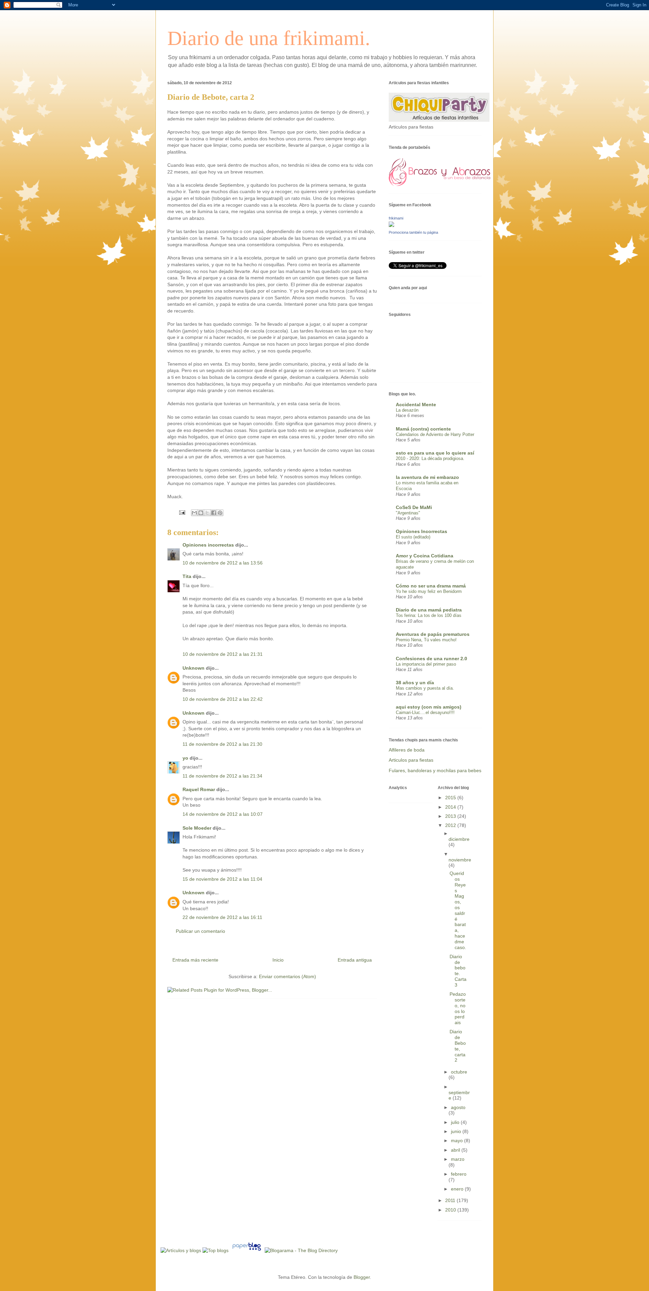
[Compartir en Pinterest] (220, 512)
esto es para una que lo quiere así (435, 453)
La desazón (407, 410)
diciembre (459, 839)
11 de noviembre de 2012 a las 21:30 (222, 744)
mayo (457, 1140)
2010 (451, 1210)
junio (456, 1131)
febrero (458, 1174)
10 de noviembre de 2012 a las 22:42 (223, 699)
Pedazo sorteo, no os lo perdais (458, 1008)
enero (458, 1189)
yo (185, 758)
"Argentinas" (408, 512)
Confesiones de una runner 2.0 (431, 658)
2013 (451, 816)
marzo (457, 1159)
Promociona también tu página (413, 232)
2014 (451, 807)
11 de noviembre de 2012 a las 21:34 (222, 776)
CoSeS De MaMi (414, 507)
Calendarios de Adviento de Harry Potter (435, 434)
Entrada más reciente (195, 960)
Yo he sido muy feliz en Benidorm (429, 591)
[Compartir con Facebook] (213, 512)
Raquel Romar (199, 789)
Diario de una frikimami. (268, 38)
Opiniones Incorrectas (421, 531)
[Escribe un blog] (200, 512)
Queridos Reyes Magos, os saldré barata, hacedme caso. (458, 910)
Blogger (362, 1277)
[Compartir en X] (207, 512)
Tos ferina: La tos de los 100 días (428, 615)
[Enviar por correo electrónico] (194, 512)
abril (456, 1150)
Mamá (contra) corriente (423, 429)
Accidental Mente (416, 404)
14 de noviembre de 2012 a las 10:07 (223, 814)
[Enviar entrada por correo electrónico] (182, 512)
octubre (459, 1072)
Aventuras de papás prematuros (433, 634)
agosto (458, 1107)
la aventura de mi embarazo (427, 477)
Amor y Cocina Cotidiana (424, 555)
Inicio (278, 960)
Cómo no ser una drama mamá (431, 586)
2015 (451, 797)
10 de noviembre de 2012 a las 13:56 (223, 563)
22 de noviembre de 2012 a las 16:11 (222, 917)
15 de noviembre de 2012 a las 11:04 (222, 879)
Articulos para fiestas (411, 760)
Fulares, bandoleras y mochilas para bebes (435, 770)
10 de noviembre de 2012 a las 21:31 (223, 654)
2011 (451, 1200)
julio (456, 1122)
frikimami (396, 218)
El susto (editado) (413, 536)
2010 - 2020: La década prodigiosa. (430, 458)
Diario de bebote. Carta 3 (458, 971)
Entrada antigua (355, 960)
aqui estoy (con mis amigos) (428, 707)
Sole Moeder (197, 828)
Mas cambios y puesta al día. (425, 688)
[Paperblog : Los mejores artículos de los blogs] (247, 1250)
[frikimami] (391, 225)
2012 (451, 825)
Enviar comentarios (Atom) (287, 976)
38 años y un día (415, 682)
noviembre (460, 859)
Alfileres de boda (407, 750)
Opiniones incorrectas (208, 545)
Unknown (194, 668)
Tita (187, 576)
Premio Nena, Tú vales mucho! (426, 639)
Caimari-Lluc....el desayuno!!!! (425, 712)
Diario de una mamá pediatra (429, 610)
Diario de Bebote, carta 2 (458, 1046)
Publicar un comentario (200, 931)
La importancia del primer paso (426, 664)
